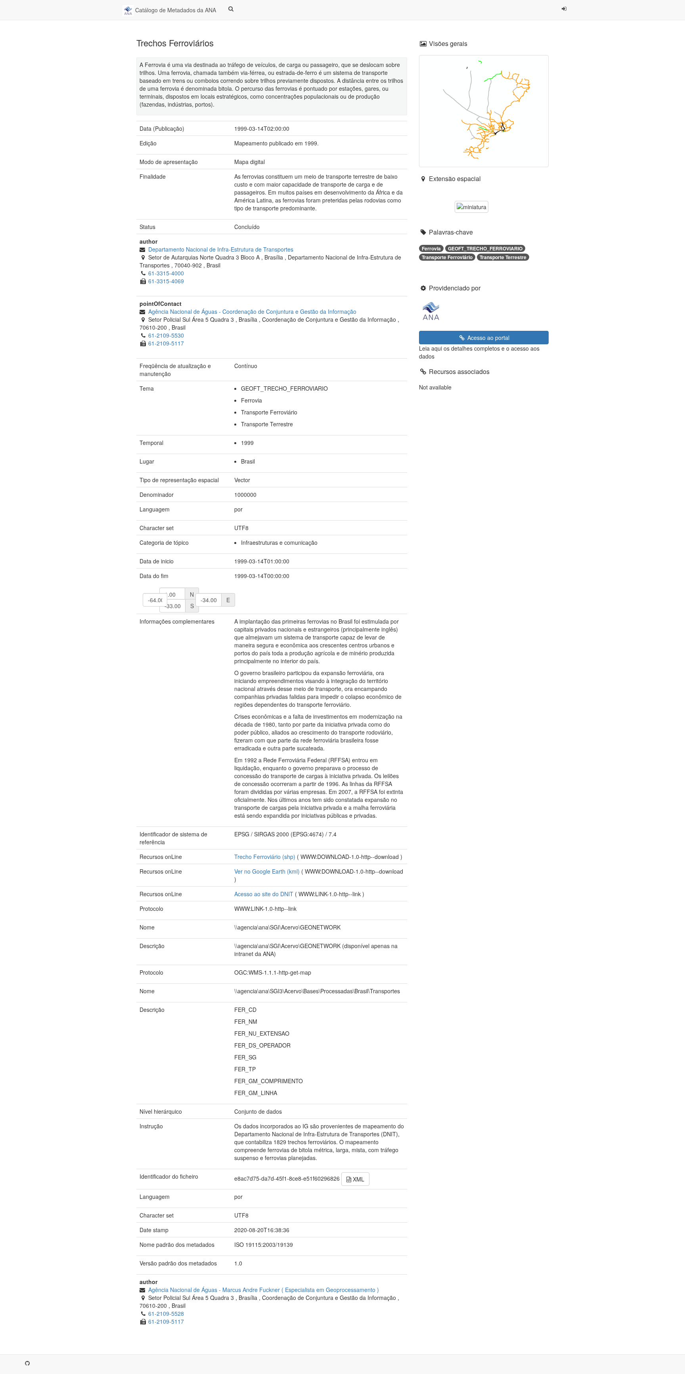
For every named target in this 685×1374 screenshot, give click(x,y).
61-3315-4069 (166, 281)
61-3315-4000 (166, 273)
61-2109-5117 (166, 343)
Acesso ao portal (487, 338)
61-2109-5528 (166, 1313)
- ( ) (263, 1290)
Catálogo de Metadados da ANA (175, 10)
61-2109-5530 (166, 335)
